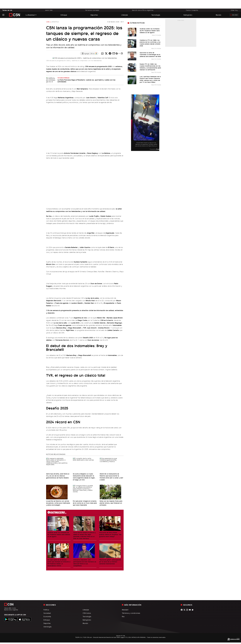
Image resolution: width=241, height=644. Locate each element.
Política (46, 610)
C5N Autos (87, 613)
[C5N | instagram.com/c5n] (187, 610)
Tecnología (155, 15)
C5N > (48, 22)
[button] (122, 53)
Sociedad (47, 613)
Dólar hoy (234, 10)
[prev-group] (132, 123)
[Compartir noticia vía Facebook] (110, 53)
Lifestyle (124, 15)
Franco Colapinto (192, 10)
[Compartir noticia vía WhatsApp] (102, 53)
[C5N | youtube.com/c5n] (190, 610)
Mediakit (125, 610)
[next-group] (158, 123)
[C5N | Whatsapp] (193, 610)
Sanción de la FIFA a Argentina (142, 10)
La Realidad (30, 15)
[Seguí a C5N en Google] (117, 54)
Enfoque (64, 15)
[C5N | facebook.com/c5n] (182, 610)
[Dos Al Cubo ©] (234, 640)
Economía (47, 616)
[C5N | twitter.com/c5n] (184, 610)
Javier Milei (49, 10)
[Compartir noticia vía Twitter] (106, 53)
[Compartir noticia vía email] (114, 53)
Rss (123, 616)
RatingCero (188, 15)
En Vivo (235, 15)
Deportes (94, 15)
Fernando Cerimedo (92, 10)
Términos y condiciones (131, 613)
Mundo (218, 15)
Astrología (47, 626)
